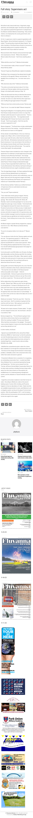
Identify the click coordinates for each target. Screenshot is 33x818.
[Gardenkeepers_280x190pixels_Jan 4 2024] (13, 799)
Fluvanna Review (11, 813)
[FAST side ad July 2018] (13, 743)
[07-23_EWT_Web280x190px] (13, 761)
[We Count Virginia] (13, 686)
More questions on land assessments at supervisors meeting (24, 476)
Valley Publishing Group (19, 814)
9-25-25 (4, 532)
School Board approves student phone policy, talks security (7, 458)
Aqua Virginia (28, 411)
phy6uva (17, 432)
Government (16, 12)
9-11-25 (4, 623)
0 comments (29, 12)
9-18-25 (4, 577)
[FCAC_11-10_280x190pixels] (13, 705)
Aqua (2, 414)
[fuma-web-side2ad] (13, 724)
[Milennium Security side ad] (13, 780)
